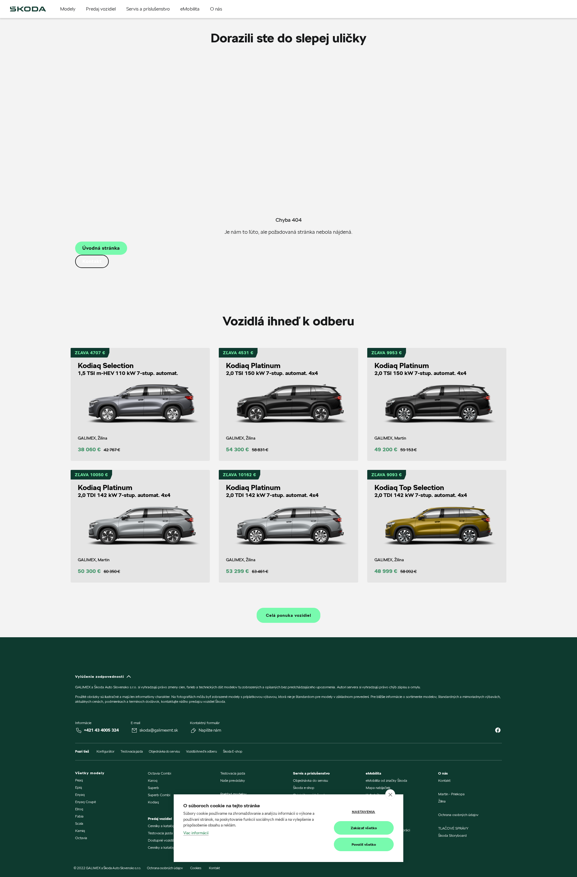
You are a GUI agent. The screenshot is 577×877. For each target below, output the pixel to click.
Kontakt (92, 261)
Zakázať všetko (364, 828)
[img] (28, 9)
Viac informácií (196, 832)
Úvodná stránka (101, 248)
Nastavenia (363, 811)
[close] (390, 794)
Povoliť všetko (364, 844)
